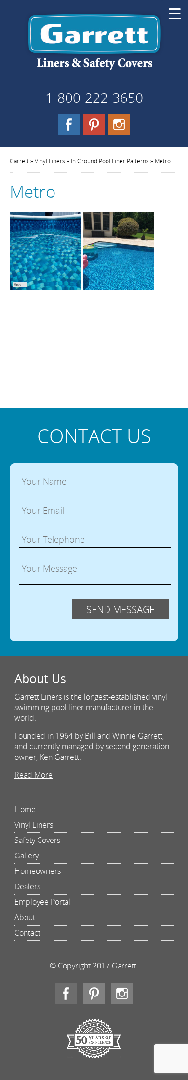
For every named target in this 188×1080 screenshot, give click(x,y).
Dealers (27, 886)
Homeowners (37, 871)
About (24, 917)
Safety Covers (37, 840)
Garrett (94, 45)
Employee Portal (42, 902)
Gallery (26, 855)
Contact (27, 932)
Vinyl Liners (50, 161)
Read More (33, 775)
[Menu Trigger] (174, 13)
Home (25, 809)
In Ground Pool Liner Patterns (110, 161)
